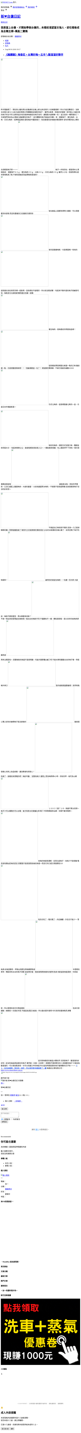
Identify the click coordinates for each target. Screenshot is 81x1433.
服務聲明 (60, 1403)
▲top (3, 1105)
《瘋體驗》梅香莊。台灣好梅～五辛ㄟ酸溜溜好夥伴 (34, 54)
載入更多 (4, 1109)
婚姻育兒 (18, 36)
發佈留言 (4, 1122)
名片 (6, 46)
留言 (17, 1095)
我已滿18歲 (5, 1429)
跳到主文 (4, 22)
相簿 (6, 41)
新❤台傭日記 (11, 16)
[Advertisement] (11, 1387)
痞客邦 (12, 1095)
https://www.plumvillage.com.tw (12, 1070)
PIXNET (24, 1403)
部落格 (7, 43)
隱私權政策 (52, 1403)
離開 (12, 1429)
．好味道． (18, 1101)
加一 (2, 1083)
